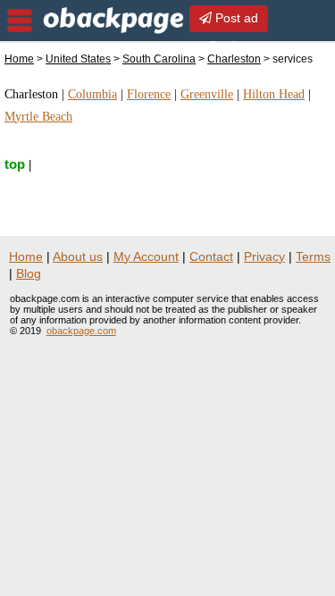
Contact (211, 256)
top (14, 164)
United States (78, 59)
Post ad (235, 18)
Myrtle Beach (38, 116)
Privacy (264, 256)
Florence (149, 94)
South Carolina (159, 59)
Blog (28, 273)
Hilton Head (274, 94)
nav (19, 20)
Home (19, 59)
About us (78, 256)
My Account (146, 256)
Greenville (206, 94)
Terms (313, 256)
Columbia (92, 94)
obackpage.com (81, 330)
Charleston (234, 59)
